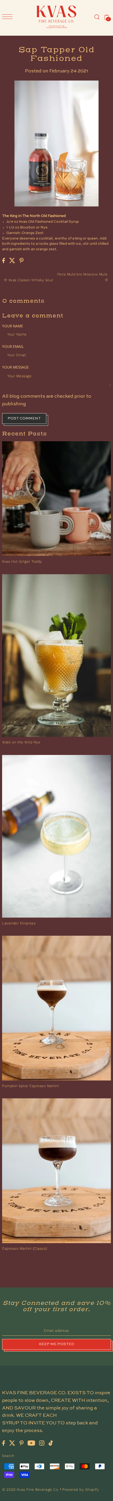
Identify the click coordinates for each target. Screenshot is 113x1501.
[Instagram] (41, 1443)
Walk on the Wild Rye (21, 742)
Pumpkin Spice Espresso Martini (30, 1086)
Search (8, 1456)
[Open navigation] (8, 16)
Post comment (24, 418)
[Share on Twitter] (12, 260)
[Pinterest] (21, 1443)
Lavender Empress (18, 923)
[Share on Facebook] (3, 260)
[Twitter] (12, 1443)
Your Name (12, 325)
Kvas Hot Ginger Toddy (22, 561)
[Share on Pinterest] (21, 260)
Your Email (13, 346)
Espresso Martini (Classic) (24, 1248)
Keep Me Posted (56, 1344)
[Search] (97, 17)
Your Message (15, 367)
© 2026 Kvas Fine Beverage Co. (31, 1489)
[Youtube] (31, 1443)
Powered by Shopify (80, 1489)
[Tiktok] (51, 1443)
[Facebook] (3, 1443)
